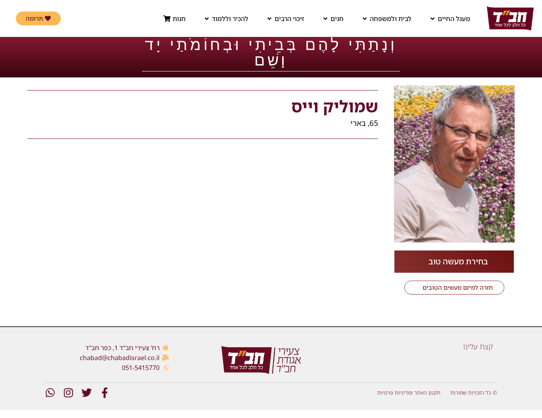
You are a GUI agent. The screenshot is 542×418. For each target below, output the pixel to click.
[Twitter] (86, 392)
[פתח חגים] (325, 18)
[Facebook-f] (105, 392)
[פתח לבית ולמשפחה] (364, 18)
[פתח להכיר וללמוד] (207, 18)
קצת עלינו (478, 346)
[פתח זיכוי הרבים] (269, 18)
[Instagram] (68, 392)
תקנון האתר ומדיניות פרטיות (408, 392)
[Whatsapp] (50, 392)
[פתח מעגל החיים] (432, 18)
